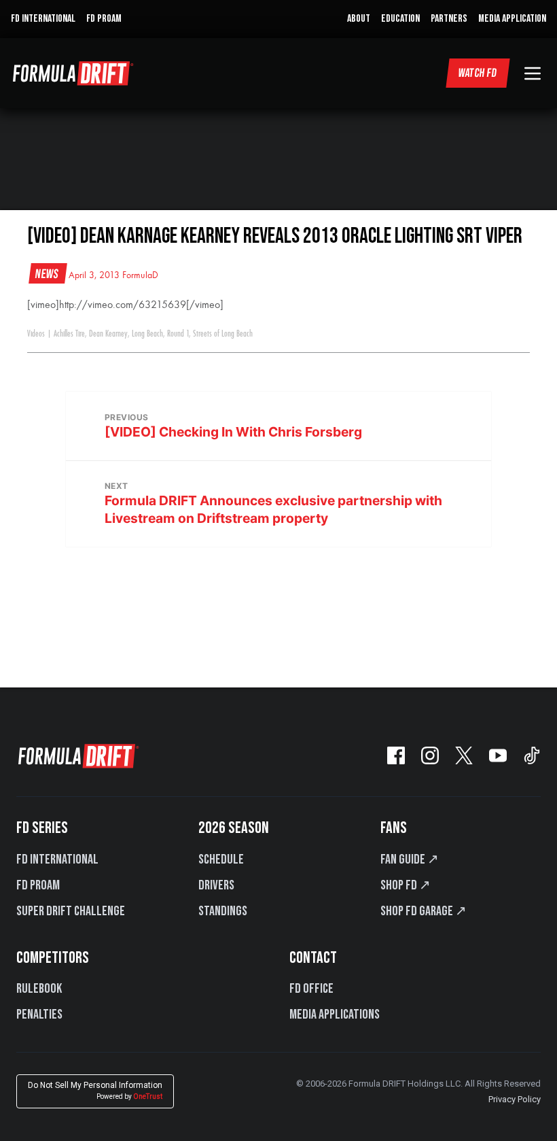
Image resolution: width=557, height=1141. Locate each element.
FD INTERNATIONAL (43, 18)
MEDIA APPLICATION (512, 18)
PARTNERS (449, 18)
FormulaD (140, 275)
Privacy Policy (514, 1099)
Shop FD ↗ (405, 885)
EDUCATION (400, 18)
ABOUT (358, 18)
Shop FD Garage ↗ (423, 911)
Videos (36, 334)
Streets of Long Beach (223, 334)
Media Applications (334, 1014)
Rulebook (39, 989)
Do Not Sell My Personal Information (95, 1090)
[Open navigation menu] (532, 73)
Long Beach (147, 334)
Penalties (39, 1014)
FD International (57, 859)
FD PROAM (104, 18)
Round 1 (178, 334)
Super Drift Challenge (70, 911)
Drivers (216, 885)
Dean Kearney (108, 334)
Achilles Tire (69, 334)
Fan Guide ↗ (409, 859)
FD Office (311, 989)
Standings (222, 911)
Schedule (221, 859)
